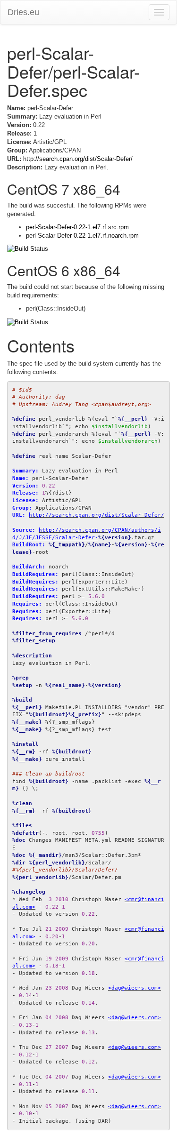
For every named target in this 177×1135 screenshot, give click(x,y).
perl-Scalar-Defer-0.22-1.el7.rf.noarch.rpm (82, 235)
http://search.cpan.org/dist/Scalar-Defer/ (78, 158)
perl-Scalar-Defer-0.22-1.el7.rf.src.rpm (77, 227)
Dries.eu (23, 12)
